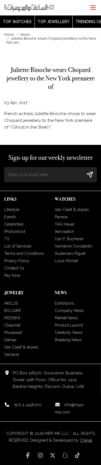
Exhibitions (64, 303)
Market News (66, 318)
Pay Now (12, 275)
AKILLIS (11, 303)
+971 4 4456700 (28, 405)
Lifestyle (11, 209)
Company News (69, 310)
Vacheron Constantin (73, 246)
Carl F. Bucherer (69, 239)
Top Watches (17, 21)
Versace (11, 354)
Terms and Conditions (24, 253)
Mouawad (13, 332)
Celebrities (14, 224)
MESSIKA (12, 318)
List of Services (17, 246)
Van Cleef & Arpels (72, 209)
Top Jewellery (54, 21)
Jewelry (14, 292)
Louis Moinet (66, 261)
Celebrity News (68, 332)
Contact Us (14, 268)
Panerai (61, 217)
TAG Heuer (65, 224)
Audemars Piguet (70, 253)
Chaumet (12, 325)
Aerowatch (64, 231)
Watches (65, 199)
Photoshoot (14, 231)
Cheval (86, 440)
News (25, 35)
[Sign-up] (90, 174)
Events (10, 217)
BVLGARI (12, 310)
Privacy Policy (16, 261)
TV (7, 239)
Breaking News (68, 340)
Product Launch (69, 325)
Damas (10, 340)
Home (9, 35)
